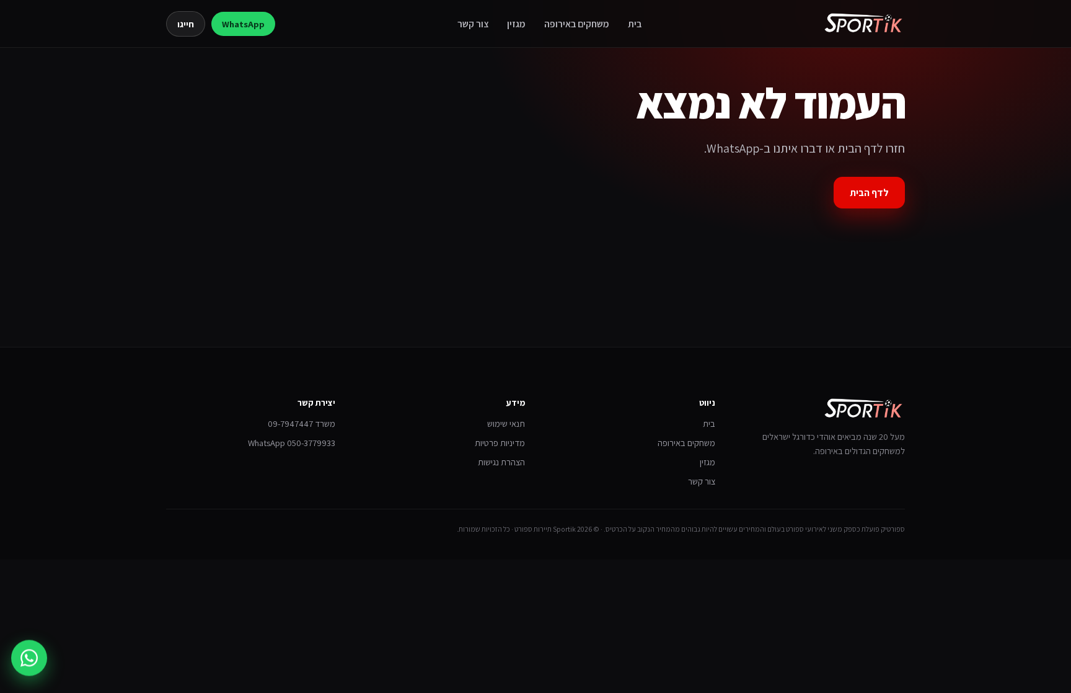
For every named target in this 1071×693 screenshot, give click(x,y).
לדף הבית (869, 192)
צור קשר (472, 23)
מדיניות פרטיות (500, 443)
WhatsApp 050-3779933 (291, 443)
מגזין (516, 23)
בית (634, 23)
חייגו (185, 24)
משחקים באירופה (576, 23)
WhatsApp (243, 24)
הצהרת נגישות (501, 462)
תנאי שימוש (506, 423)
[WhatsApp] (29, 656)
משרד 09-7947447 (301, 423)
